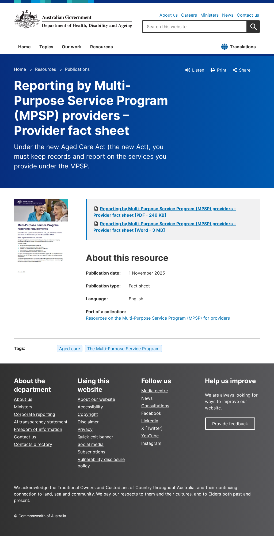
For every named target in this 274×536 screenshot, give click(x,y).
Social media (91, 444)
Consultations (155, 405)
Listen (198, 70)
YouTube (150, 435)
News (227, 15)
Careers (189, 15)
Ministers (209, 15)
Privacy (85, 429)
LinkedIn (149, 420)
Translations (243, 46)
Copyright (88, 414)
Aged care (69, 348)
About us (168, 15)
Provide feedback (230, 423)
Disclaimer (88, 421)
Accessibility (90, 406)
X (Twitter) (152, 428)
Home (24, 46)
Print (221, 70)
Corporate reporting (34, 414)
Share (244, 70)
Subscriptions (91, 451)
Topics (46, 46)
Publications (77, 69)
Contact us (248, 15)
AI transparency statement (40, 421)
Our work (72, 46)
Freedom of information (38, 429)
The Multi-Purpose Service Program (123, 348)
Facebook (151, 413)
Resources (101, 46)
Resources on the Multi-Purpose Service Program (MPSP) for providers (158, 318)
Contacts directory (33, 444)
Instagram (151, 443)
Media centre (154, 390)
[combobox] (194, 26)
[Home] (73, 19)
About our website (96, 399)
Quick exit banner (95, 436)
